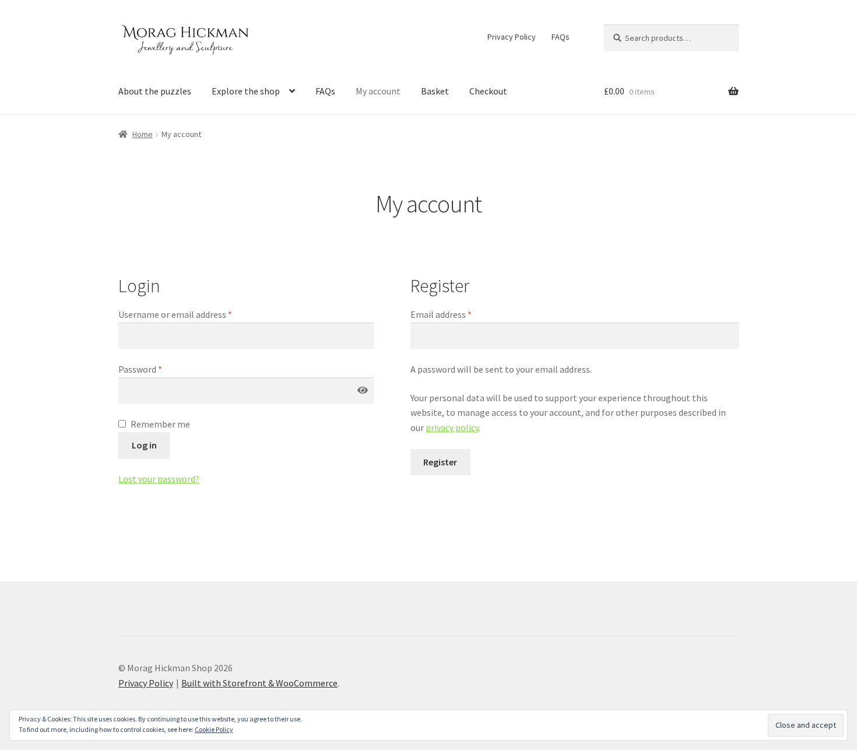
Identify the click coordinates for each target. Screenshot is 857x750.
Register (440, 462)
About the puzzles (154, 91)
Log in (144, 445)
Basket (435, 91)
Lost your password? (158, 479)
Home (142, 134)
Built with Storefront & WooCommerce (259, 683)
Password (140, 369)
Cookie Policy (214, 729)
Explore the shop (246, 91)
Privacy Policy (511, 36)
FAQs (561, 36)
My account (378, 91)
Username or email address (175, 314)
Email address (441, 314)
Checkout (488, 91)
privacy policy (452, 427)
